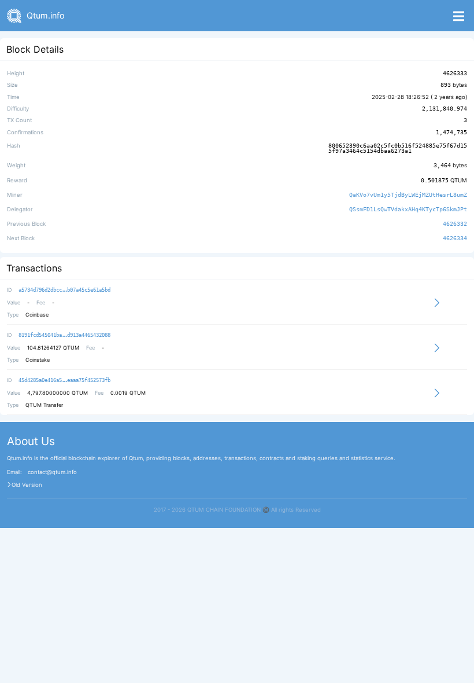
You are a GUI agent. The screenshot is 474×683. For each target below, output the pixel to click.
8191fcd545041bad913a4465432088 (64, 335)
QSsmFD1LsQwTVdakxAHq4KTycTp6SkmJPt (408, 209)
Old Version (27, 485)
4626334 (455, 238)
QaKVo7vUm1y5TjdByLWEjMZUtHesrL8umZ (408, 195)
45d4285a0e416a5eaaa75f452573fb (64, 380)
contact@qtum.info (52, 472)
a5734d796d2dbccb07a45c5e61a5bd (64, 290)
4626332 (455, 224)
